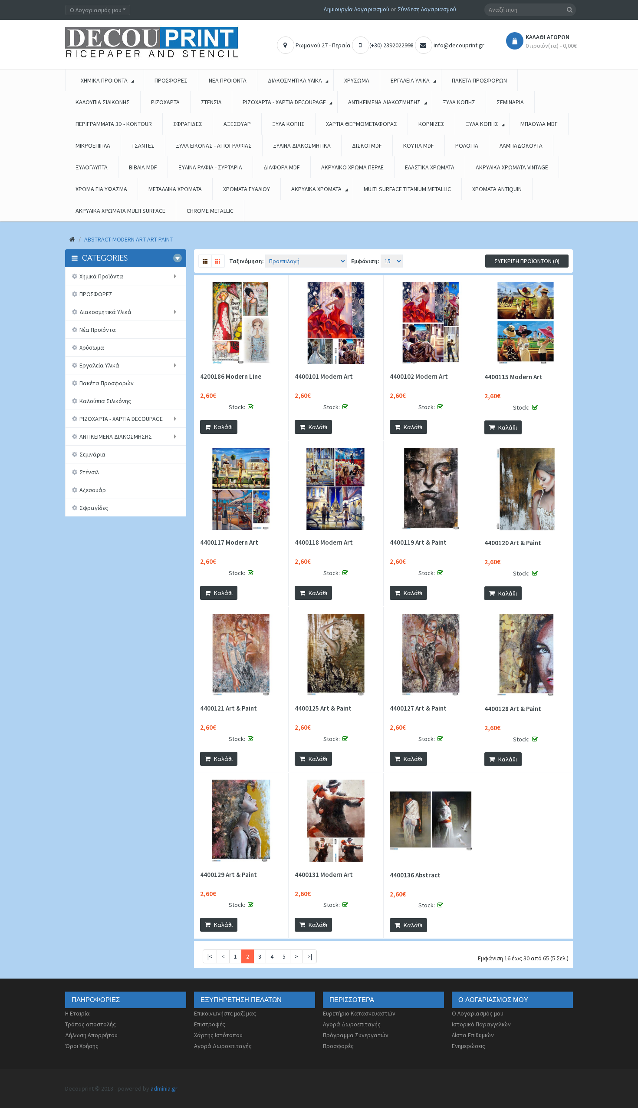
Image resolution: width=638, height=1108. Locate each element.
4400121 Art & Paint (228, 708)
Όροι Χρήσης (82, 1046)
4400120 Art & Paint (512, 543)
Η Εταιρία (77, 1013)
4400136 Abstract (415, 875)
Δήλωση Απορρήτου (91, 1035)
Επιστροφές (209, 1024)
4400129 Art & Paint (228, 875)
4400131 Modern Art (324, 875)
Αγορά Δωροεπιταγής (223, 1046)
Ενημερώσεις (468, 1046)
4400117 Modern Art (229, 542)
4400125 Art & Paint (323, 708)
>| (309, 956)
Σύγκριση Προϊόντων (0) (526, 261)
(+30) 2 (377, 45)
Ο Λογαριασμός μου (477, 1013)
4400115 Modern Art (513, 377)
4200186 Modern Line (230, 376)
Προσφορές (338, 1046)
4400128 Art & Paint (512, 709)
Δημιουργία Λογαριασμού (356, 9)
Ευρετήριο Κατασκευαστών (359, 1013)
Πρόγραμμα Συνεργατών (355, 1035)
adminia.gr (164, 1088)
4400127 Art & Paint (418, 708)
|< (209, 956)
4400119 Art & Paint (418, 542)
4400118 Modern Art (324, 542)
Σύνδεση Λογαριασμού (427, 9)
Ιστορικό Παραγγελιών (481, 1024)
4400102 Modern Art (419, 376)
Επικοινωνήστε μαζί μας (225, 1013)
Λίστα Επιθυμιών (473, 1035)
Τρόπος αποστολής (90, 1024)
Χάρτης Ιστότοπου (218, 1035)
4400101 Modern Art (324, 376)
